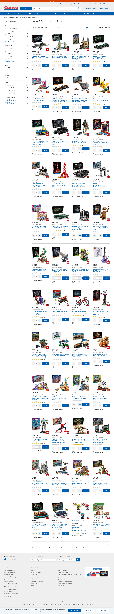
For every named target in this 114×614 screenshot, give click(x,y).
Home (5, 17)
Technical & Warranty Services (65, 581)
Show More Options (10, 42)
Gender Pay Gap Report (77, 604)
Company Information (9, 570)
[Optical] (68, 14)
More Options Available (79, 520)
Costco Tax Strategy (9, 574)
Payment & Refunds (63, 572)
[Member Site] (100, 14)
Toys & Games (22, 17)
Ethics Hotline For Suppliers (11, 593)
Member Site (96, 14)
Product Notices (62, 578)
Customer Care (10, 557)
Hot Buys (49, 14)
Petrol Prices (17, 14)
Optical (66, 14)
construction (69, 547)
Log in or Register (35, 578)
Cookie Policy (53, 604)
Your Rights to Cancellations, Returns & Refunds (69, 574)
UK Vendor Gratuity (9, 597)
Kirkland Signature (8, 581)
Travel (79, 14)
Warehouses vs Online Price (65, 583)
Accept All (74, 610)
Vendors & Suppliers (10, 587)
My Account (34, 579)
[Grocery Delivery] (33, 14)
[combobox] (25, 8)
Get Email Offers (64, 557)
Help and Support (62, 570)
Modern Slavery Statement (10, 589)
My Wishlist (34, 583)
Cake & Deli (87, 14)
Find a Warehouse (37, 557)
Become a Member (57, 601)
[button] (79, 8)
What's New (58, 14)
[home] (11, 8)
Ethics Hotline (90, 604)
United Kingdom (104, 4)
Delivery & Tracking (62, 576)
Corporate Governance (9, 579)
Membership (40, 14)
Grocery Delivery (28, 14)
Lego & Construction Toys (33, 17)
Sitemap (22, 604)
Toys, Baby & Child (13, 17)
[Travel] (81, 14)
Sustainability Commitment (10, 583)
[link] (40, 50)
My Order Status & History (37, 581)
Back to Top (106, 544)
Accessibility (61, 585)
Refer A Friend (34, 574)
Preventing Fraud (62, 579)
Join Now (33, 570)
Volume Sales (34, 585)
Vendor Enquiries (8, 591)
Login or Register (91, 8)
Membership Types (36, 572)
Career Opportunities (9, 572)
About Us (7, 568)
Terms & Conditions (32, 604)
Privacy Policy (7, 576)
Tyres (73, 14)
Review (88, 610)
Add (45, 65)
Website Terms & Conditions (11, 578)
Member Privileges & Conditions (39, 576)
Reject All (103, 610)
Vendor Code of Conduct (10, 595)
